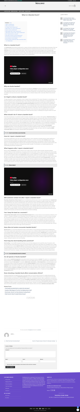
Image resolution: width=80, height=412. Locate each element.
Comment (7, 349)
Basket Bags (27, 11)
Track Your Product (8, 386)
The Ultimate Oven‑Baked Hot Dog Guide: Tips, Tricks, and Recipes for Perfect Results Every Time (69, 24)
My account (7, 395)
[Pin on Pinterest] (34, 298)
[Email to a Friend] (32, 298)
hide (10, 22)
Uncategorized (30, 329)
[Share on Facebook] (27, 298)
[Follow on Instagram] (53, 390)
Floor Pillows (7, 11)
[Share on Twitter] (30, 298)
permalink (39, 329)
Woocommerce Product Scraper (67, 387)
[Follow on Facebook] (51, 390)
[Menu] (5, 6)
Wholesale (7, 388)
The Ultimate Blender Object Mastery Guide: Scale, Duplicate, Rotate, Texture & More (69, 19)
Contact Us (7, 390)
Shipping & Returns (8, 381)
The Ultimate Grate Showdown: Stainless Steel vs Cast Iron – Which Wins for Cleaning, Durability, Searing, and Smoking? (69, 35)
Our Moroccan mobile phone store (54, 385)
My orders (7, 397)
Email (24, 359)
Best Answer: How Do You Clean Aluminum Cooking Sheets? (17, 292)
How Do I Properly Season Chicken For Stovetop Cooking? (43, 341)
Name (6, 359)
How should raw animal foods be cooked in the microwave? (17, 288)
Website (41, 359)
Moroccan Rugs (14, 11)
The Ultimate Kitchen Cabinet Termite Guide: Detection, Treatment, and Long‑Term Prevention (69, 41)
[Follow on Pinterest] (71, 0)
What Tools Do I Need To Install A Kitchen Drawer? (15, 294)
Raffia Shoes (21, 11)
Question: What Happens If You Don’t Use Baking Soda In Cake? (18, 290)
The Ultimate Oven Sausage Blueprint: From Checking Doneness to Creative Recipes (69, 29)
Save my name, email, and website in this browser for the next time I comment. (21, 364)
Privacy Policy (7, 379)
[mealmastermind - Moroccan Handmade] (40, 6)
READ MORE (20, 0)
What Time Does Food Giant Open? (13, 341)
